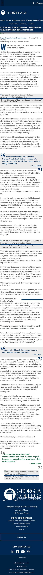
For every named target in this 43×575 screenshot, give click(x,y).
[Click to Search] (33, 3)
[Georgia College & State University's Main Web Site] (21, 501)
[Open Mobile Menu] (2, 3)
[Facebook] (17, 552)
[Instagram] (28, 552)
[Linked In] (13, 552)
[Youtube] (23, 552)
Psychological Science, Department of (13, 38)
